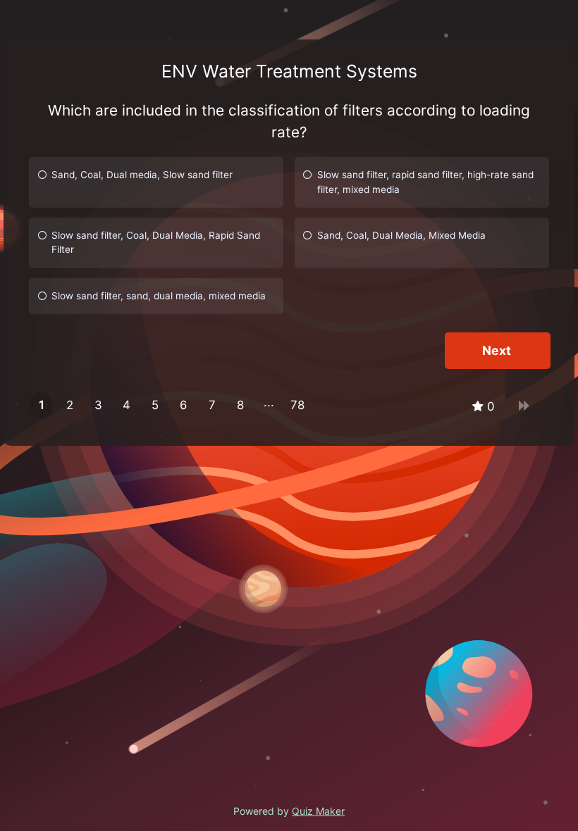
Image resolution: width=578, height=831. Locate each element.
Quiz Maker (318, 811)
